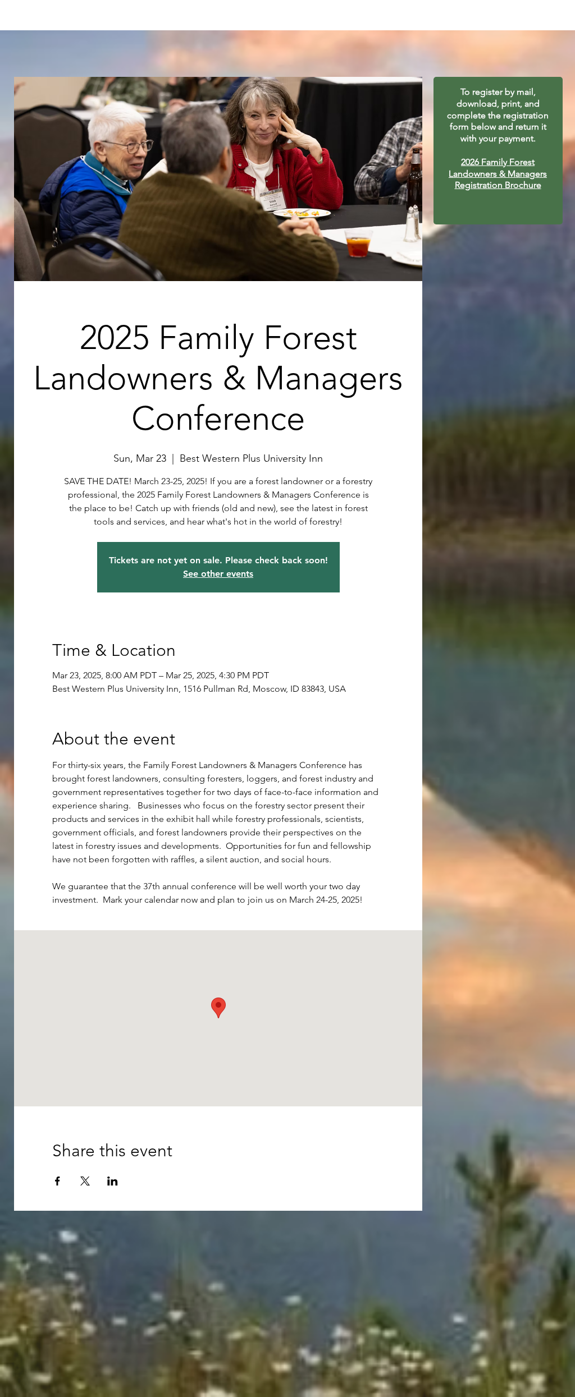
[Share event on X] (85, 1181)
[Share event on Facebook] (57, 1181)
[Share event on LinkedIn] (112, 1181)
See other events (218, 573)
